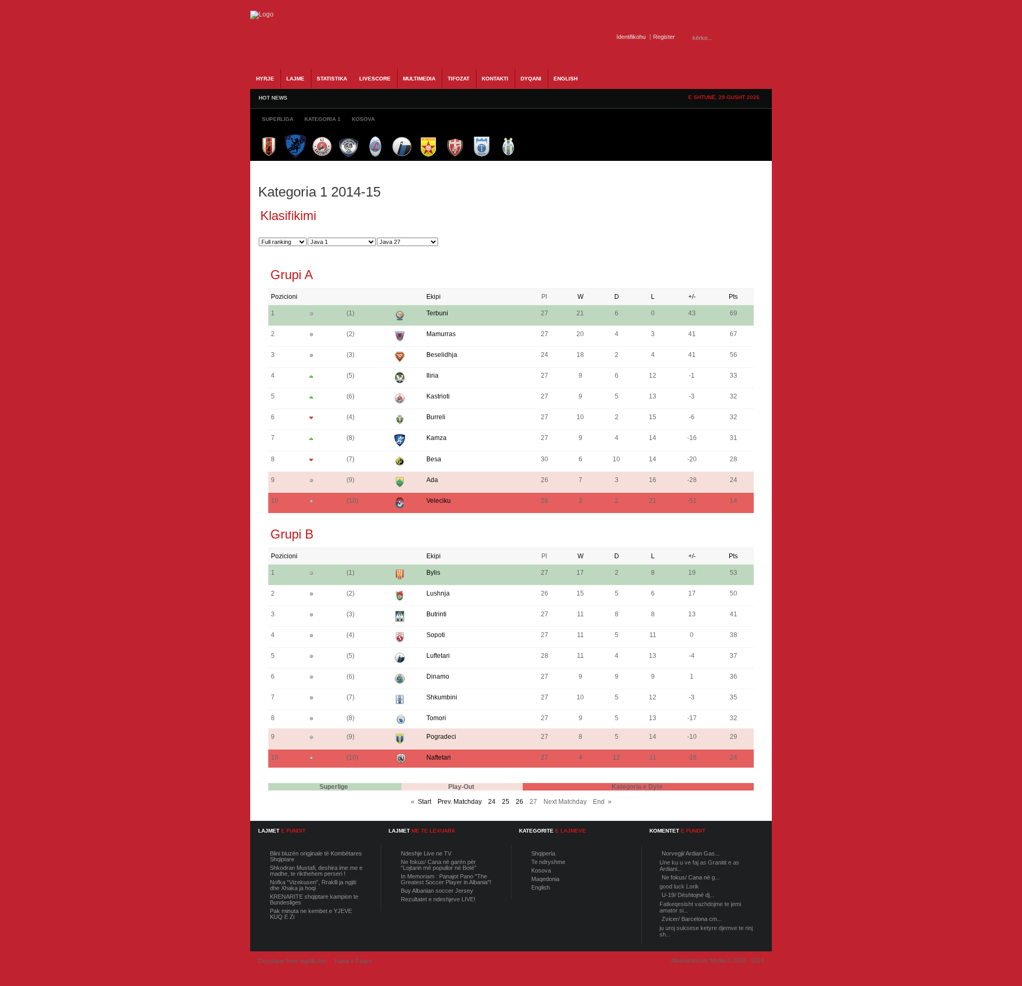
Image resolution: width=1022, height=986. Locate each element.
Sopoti (435, 635)
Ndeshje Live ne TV (426, 853)
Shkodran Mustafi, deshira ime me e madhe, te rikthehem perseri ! (316, 871)
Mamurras (441, 334)
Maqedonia (545, 879)
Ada (432, 480)
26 (519, 801)
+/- (692, 296)
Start (424, 801)
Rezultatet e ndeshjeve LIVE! (438, 899)
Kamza (436, 438)
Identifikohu (631, 37)
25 (505, 801)
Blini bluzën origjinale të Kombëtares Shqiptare (316, 856)
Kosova (541, 870)
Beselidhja (441, 354)
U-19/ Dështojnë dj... (688, 895)
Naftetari (438, 757)
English (540, 887)
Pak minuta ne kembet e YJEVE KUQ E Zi (311, 914)
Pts (733, 296)
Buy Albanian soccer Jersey (437, 890)
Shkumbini (441, 697)
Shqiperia (543, 853)
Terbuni (437, 313)
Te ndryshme (548, 862)
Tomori (436, 718)
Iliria (432, 375)
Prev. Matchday (460, 801)
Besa (433, 459)
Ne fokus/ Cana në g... (691, 877)
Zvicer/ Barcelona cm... (692, 919)
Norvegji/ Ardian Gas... (691, 853)
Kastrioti (438, 396)
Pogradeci (441, 736)
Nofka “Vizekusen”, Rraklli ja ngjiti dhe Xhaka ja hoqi (313, 885)
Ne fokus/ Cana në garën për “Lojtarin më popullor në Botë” (438, 865)
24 (492, 801)
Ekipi (433, 296)
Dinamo (437, 676)
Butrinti (436, 614)
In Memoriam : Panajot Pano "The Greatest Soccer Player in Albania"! (446, 879)
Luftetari (438, 655)
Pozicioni (284, 296)
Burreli (436, 417)
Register (664, 37)
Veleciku (438, 500)
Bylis (433, 572)
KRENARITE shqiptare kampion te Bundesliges (314, 899)
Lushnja (438, 593)
